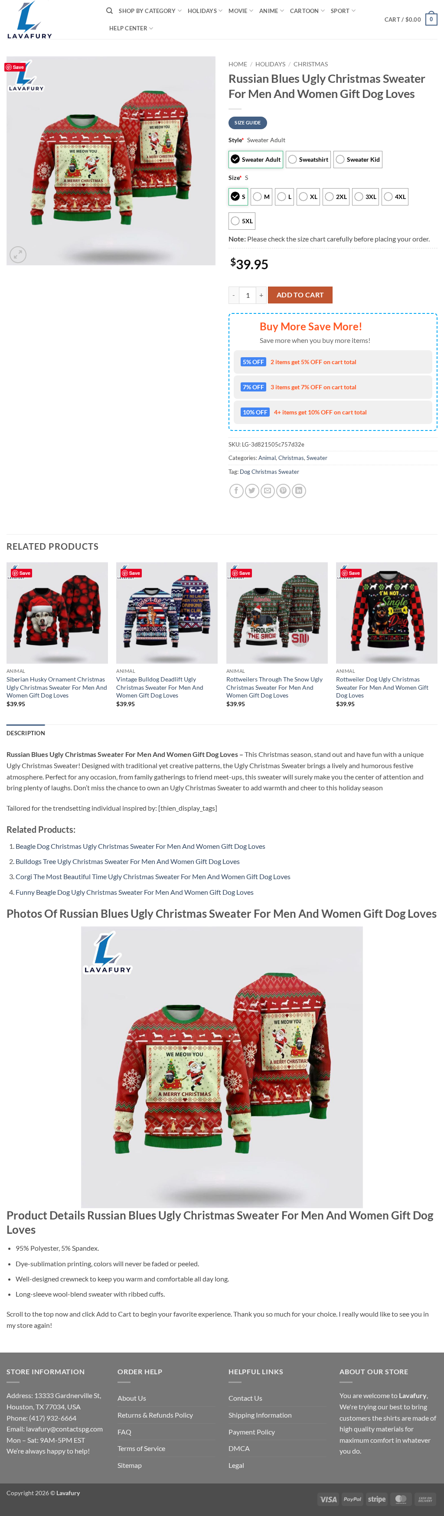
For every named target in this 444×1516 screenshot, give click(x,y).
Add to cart (300, 295)
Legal (236, 1465)
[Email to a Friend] (268, 491)
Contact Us (245, 1398)
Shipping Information (260, 1415)
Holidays (202, 10)
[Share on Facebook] (236, 491)
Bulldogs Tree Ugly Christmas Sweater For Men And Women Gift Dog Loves (128, 861)
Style (236, 139)
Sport (340, 10)
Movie (238, 10)
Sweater (317, 457)
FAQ (124, 1432)
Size (235, 177)
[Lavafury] (50, 19)
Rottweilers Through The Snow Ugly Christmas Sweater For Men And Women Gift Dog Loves (274, 687)
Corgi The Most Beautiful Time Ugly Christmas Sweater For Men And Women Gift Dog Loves (153, 876)
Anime (268, 10)
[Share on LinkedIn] (299, 491)
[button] (411, 19)
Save (18, 67)
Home (238, 64)
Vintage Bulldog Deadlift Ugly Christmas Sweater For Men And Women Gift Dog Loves (159, 687)
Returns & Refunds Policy (155, 1415)
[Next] (437, 642)
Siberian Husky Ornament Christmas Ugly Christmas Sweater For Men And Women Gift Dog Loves (57, 687)
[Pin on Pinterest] (283, 491)
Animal (267, 457)
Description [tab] (26, 733)
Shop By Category (147, 10)
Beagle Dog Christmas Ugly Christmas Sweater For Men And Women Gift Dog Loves (140, 846)
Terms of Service (141, 1448)
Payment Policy (252, 1432)
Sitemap (130, 1465)
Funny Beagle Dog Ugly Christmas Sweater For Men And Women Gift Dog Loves (135, 892)
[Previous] (6, 642)
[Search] (109, 11)
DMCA (239, 1448)
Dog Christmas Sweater (269, 471)
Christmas (311, 64)
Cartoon (304, 10)
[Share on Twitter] (252, 491)
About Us (132, 1398)
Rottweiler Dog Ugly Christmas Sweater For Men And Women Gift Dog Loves (382, 687)
